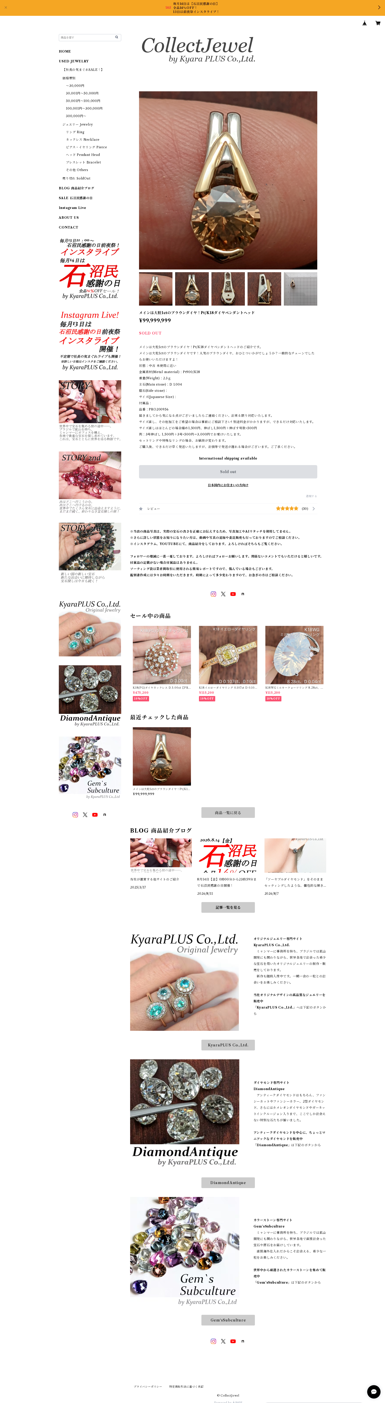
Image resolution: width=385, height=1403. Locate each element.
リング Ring (75, 132)
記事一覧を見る (228, 907)
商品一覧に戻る (228, 813)
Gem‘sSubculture (228, 1320)
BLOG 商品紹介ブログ (76, 188)
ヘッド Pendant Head (83, 155)
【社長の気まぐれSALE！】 (83, 70)
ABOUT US (69, 218)
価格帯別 (69, 78)
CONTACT (68, 227)
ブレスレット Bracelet (83, 162)
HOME (65, 51)
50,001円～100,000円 (83, 101)
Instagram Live (72, 208)
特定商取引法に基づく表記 (186, 1386)
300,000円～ (76, 116)
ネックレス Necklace (83, 140)
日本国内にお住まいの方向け (228, 485)
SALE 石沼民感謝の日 (76, 198)
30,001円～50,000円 (82, 93)
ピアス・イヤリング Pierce (86, 147)
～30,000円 (75, 86)
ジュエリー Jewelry (77, 125)
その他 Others (77, 170)
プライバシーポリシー (148, 1386)
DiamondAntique (228, 1182)
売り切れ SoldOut (76, 178)
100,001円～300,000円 (84, 108)
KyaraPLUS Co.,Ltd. (228, 1045)
